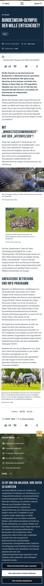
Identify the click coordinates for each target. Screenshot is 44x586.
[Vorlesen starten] (26, 66)
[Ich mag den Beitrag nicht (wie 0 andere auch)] (15, 66)
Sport (5, 34)
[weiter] (41, 388)
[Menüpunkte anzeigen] (9, 56)
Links (4, 473)
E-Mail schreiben (27, 419)
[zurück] (3, 388)
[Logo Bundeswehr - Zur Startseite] (22, 3)
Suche (36, 3)
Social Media (8, 437)
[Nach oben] (39, 433)
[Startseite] (3, 56)
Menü (7, 3)
